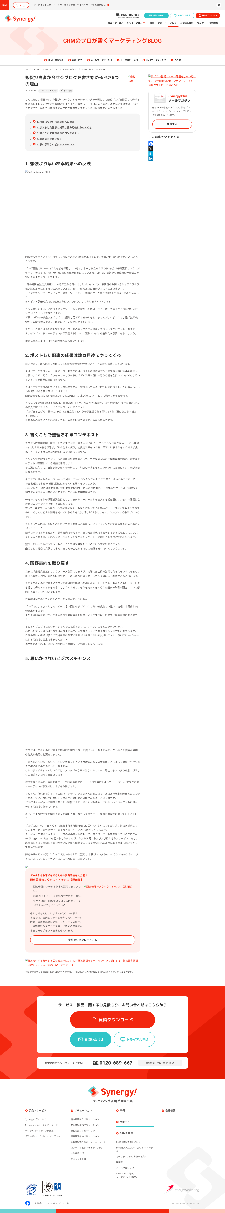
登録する (172, 124)
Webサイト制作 (78, 1158)
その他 (177, 60)
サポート (162, 22)
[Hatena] (172, 153)
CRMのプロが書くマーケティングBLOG (126, 1175)
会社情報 (214, 22)
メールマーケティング (101, 60)
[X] (172, 148)
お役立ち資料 (186, 22)
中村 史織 (68, 91)
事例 (152, 22)
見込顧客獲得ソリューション (85, 1124)
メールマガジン (123, 1167)
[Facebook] (172, 143)
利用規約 (39, 1203)
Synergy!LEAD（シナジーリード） (42, 1124)
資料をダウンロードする (82, 939)
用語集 (119, 1162)
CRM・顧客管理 (56, 60)
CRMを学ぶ (126, 1133)
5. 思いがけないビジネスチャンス (55, 144)
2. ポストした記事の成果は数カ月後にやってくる (64, 127)
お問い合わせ (158, 15)
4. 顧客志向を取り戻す (49, 138)
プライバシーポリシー (56, 1203)
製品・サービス (115, 22)
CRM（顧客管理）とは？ (128, 1141)
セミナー (201, 22)
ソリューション (134, 22)
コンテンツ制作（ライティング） (87, 1147)
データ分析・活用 (129, 60)
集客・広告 (77, 60)
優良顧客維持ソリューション (85, 1136)
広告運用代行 (77, 1153)
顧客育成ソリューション (83, 1130)
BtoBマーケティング (156, 60)
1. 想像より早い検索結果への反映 (55, 121)
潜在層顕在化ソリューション (85, 1119)
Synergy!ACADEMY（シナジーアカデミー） (134, 1149)
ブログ (173, 22)
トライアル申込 (183, 15)
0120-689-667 (116, 1063)
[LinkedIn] (172, 158)
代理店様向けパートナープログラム (42, 1136)
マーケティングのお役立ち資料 (131, 1156)
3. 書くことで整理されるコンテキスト (58, 133)
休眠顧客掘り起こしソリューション (88, 1141)
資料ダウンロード (209, 15)
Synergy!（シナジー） (36, 1119)
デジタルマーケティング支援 (39, 1130)
